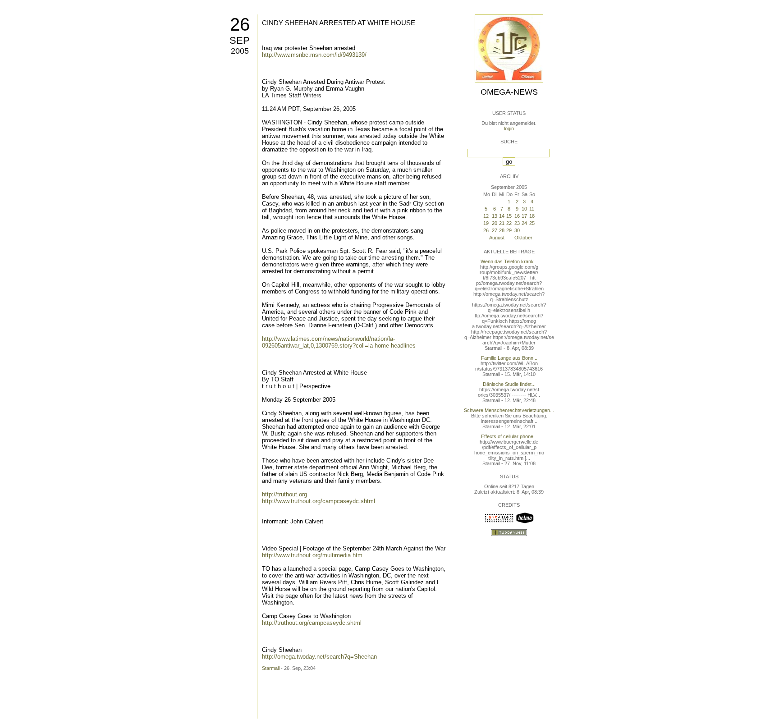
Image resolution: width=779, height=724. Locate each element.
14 (501, 216)
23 (517, 223)
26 (240, 24)
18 (532, 216)
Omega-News (509, 91)
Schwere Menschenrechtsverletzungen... (509, 410)
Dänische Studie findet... (509, 384)
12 (486, 216)
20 (494, 223)
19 (486, 223)
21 (501, 223)
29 (509, 230)
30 (517, 230)
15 (509, 216)
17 (524, 216)
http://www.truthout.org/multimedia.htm (312, 555)
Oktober (523, 237)
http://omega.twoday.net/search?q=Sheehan (319, 656)
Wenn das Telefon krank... (509, 261)
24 (524, 223)
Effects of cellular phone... (509, 436)
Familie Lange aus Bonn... (509, 358)
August (496, 237)
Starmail (271, 668)
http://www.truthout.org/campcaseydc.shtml (318, 501)
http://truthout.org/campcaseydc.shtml (312, 622)
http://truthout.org (284, 494)
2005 (240, 50)
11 (531, 208)
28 (501, 230)
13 (494, 216)
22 (509, 223)
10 (524, 208)
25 (532, 223)
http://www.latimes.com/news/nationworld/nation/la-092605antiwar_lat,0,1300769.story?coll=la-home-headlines (339, 342)
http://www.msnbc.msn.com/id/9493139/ (314, 54)
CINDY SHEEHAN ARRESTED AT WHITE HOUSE (338, 23)
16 (517, 216)
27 (494, 230)
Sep (239, 40)
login (509, 128)
